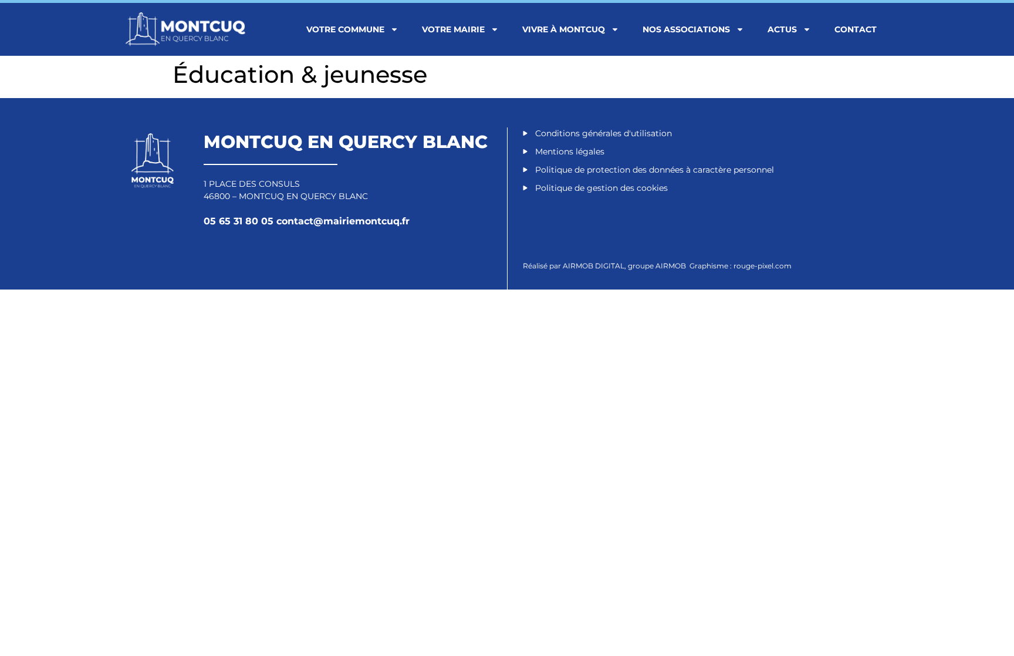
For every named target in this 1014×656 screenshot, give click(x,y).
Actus (782, 29)
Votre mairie (453, 29)
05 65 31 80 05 (240, 221)
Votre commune (345, 29)
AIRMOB (671, 265)
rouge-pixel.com (763, 265)
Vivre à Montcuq (563, 29)
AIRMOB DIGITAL (593, 265)
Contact (855, 29)
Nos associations (686, 29)
